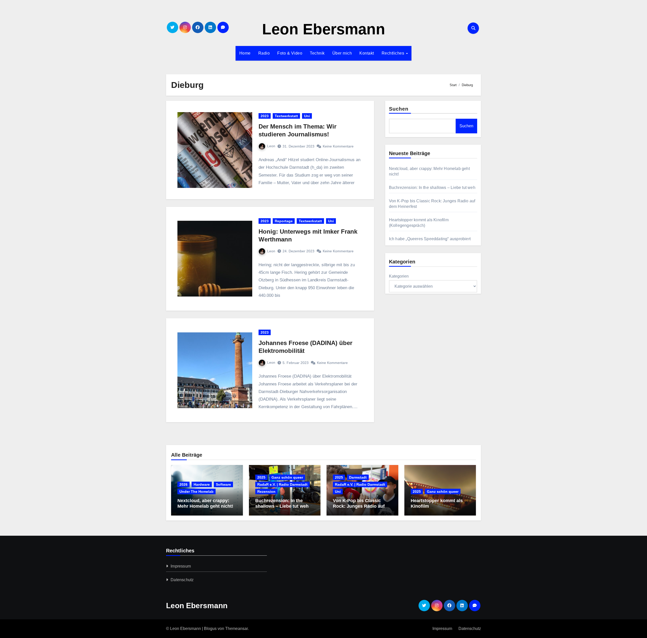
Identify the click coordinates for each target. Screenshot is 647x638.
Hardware (202, 484)
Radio (264, 53)
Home (245, 53)
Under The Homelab (196, 491)
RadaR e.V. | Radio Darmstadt (282, 484)
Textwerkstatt (286, 116)
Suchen (399, 109)
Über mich (342, 53)
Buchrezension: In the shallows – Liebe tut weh (432, 187)
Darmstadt (358, 477)
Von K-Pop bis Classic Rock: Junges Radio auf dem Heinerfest (359, 506)
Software (223, 484)
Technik (317, 53)
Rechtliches (393, 53)
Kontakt (366, 53)
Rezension (266, 491)
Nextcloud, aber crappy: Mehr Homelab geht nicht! (205, 503)
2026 (183, 484)
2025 (261, 477)
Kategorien (399, 276)
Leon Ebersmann (323, 29)
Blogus (210, 628)
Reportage (284, 221)
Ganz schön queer (287, 477)
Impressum (181, 566)
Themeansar (236, 628)
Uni (307, 116)
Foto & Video (289, 53)
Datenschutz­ (182, 580)
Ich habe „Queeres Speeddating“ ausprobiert (430, 239)
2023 (265, 116)
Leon (271, 146)
